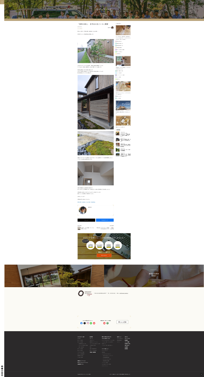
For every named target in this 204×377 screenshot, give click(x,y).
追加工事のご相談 (106, 360)
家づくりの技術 (80, 340)
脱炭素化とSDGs (80, 355)
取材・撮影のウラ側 (120, 70)
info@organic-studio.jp (124, 293)
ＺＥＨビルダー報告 (81, 352)
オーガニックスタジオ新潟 (82, 19)
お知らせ (126, 336)
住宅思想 (79, 338)
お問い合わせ (127, 345)
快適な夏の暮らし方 (120, 45)
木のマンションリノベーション (83, 362)
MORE (54, 281)
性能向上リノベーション (82, 360)
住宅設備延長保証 (106, 357)
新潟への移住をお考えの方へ (107, 336)
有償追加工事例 (119, 47)
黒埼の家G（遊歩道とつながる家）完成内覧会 (86, 202)
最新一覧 (91, 338)
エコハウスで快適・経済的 (83, 345)
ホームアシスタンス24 (107, 359)
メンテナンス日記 (105, 362)
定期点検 (103, 352)
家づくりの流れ (80, 350)
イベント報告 (119, 77)
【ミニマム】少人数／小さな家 (95, 343)
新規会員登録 (119, 340)
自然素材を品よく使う (82, 343)
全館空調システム (81, 364)
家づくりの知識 (80, 348)
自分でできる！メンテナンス (108, 355)
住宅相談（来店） (128, 343)
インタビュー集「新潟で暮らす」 (107, 345)
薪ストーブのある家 (93, 350)
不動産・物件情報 (93, 352)
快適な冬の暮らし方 (120, 43)
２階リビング (92, 340)
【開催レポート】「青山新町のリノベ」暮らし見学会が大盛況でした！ (126, 155)
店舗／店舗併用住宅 (93, 348)
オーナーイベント (105, 365)
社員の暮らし (119, 53)
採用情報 (126, 348)
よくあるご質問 (80, 357)
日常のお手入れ (119, 41)
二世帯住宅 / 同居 (93, 345)
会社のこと (118, 79)
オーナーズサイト (105, 350)
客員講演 (126, 340)
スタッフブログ (127, 338)
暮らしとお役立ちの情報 (120, 49)
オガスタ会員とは (120, 338)
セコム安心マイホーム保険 (106, 364)
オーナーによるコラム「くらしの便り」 (108, 340)
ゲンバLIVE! (80, 28)
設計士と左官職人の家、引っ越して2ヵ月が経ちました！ (126, 140)
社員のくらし (104, 343)
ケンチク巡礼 (119, 98)
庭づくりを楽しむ (119, 51)
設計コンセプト (119, 96)
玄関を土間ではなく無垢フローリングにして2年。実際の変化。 (126, 145)
